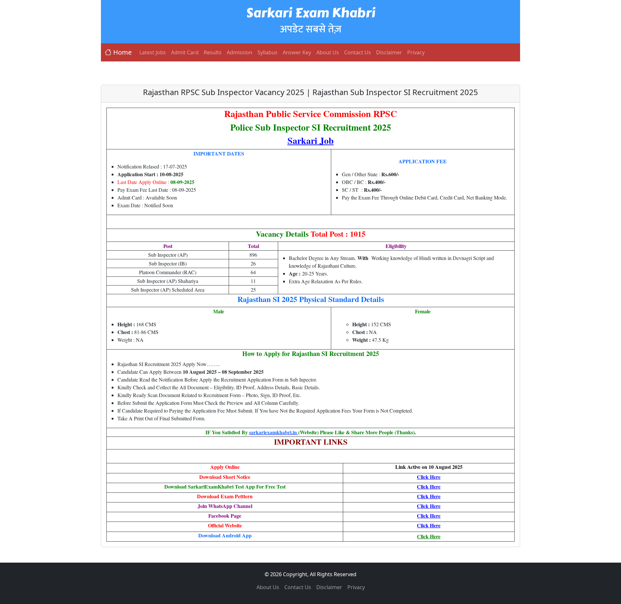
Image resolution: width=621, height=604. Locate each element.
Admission (239, 52)
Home (122, 52)
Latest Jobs (152, 52)
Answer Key (297, 52)
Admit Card (185, 52)
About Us (327, 52)
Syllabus (267, 52)
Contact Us (357, 52)
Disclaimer (389, 52)
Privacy (416, 52)
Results (213, 52)
